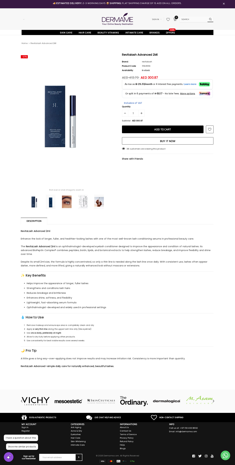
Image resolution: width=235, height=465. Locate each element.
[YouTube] (212, 456)
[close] (223, 4)
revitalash (147, 61)
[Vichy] (36, 401)
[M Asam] (199, 400)
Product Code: (129, 66)
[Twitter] (200, 456)
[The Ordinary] (134, 401)
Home (24, 43)
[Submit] (79, 457)
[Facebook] (193, 456)
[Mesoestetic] (68, 401)
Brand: (125, 61)
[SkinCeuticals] (101, 401)
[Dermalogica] (167, 401)
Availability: (128, 70)
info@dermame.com (186, 431)
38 (128, 148)
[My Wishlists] (167, 19)
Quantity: (126, 106)
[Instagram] (206, 456)
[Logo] (117, 19)
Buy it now (167, 141)
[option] (66, 115)
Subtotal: (126, 120)
